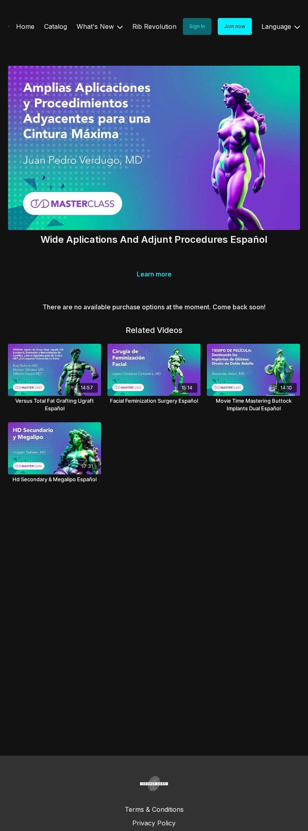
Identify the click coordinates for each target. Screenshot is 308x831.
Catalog (55, 26)
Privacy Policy (154, 823)
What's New (96, 26)
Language (277, 26)
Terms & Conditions (154, 809)
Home (25, 26)
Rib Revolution (154, 26)
